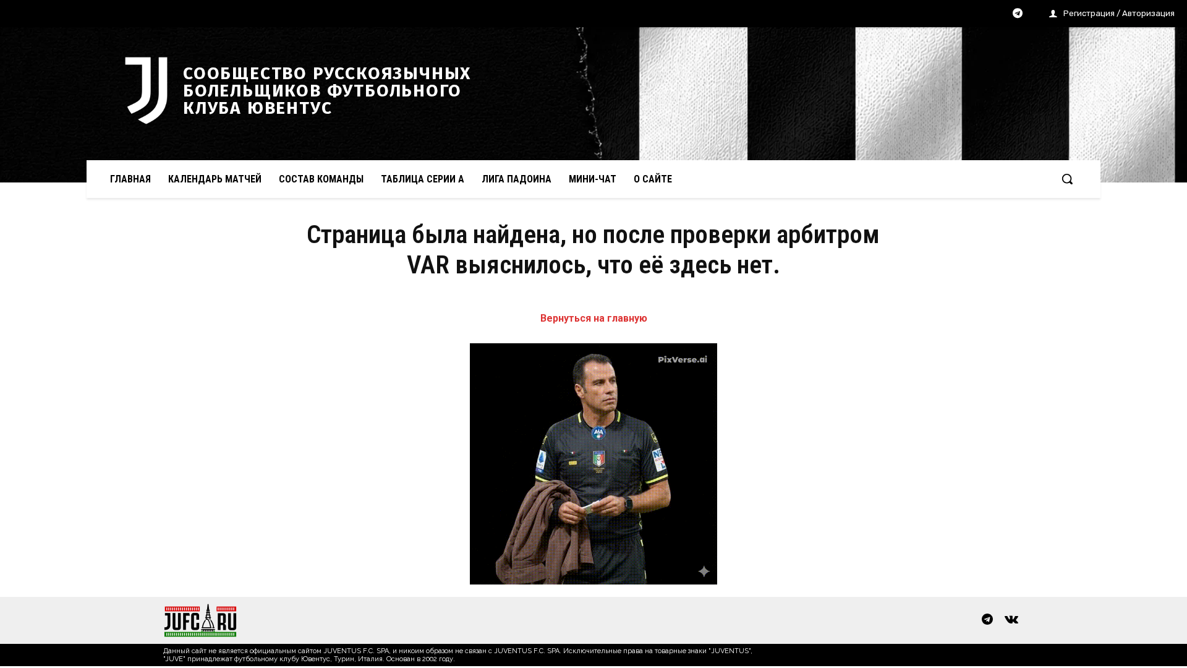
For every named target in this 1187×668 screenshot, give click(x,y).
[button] (1067, 178)
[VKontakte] (1011, 620)
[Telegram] (1018, 14)
